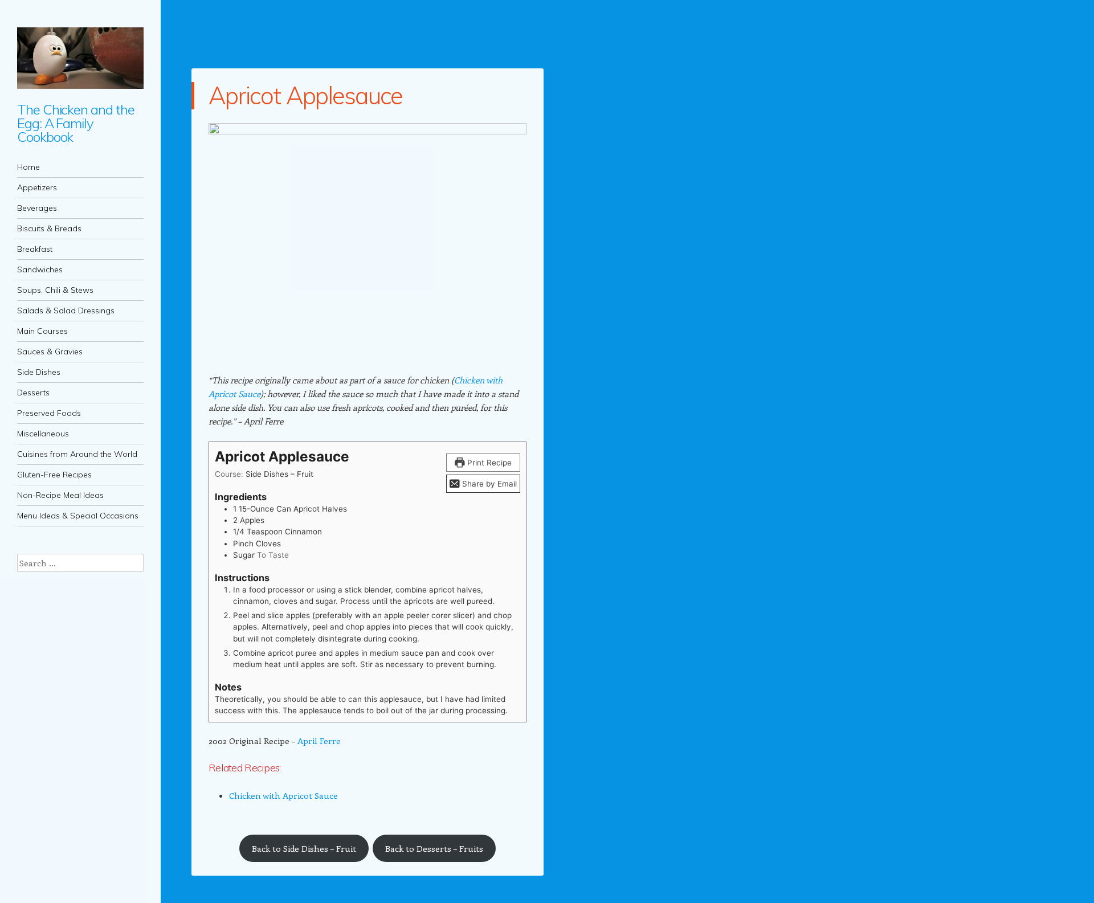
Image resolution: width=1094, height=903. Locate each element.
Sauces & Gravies (50, 351)
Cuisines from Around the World (77, 454)
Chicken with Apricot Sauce (283, 795)
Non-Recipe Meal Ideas (60, 495)
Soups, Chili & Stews (55, 290)
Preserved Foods (49, 413)
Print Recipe (488, 462)
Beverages (37, 208)
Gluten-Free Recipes (54, 474)
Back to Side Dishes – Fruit (304, 848)
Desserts (33, 392)
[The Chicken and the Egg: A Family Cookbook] (80, 58)
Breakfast (34, 249)
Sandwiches (40, 269)
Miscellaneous (43, 433)
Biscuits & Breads (49, 228)
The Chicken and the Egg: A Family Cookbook (75, 123)
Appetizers (37, 187)
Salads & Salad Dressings (66, 310)
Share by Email (488, 483)
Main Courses (42, 331)
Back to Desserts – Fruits (434, 848)
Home (28, 167)
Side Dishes (38, 372)
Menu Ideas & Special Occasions (77, 515)
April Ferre (319, 740)
